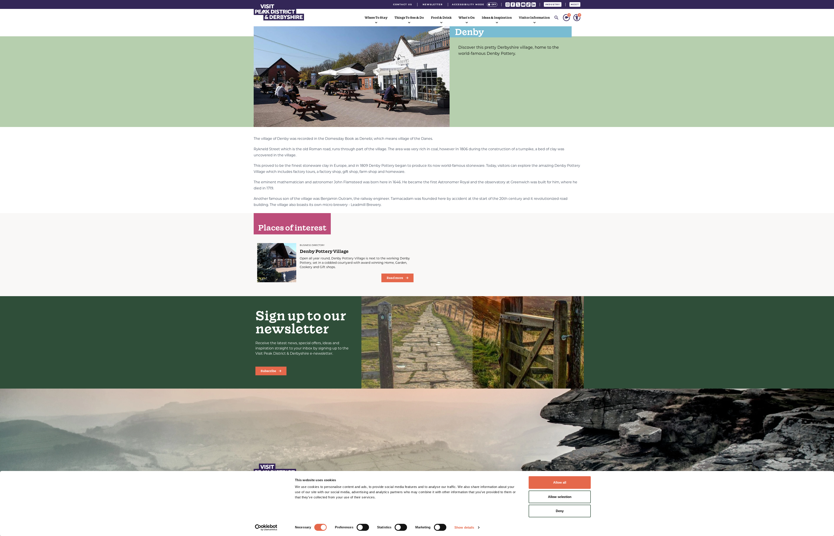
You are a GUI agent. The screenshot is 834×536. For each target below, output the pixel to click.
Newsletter (433, 4)
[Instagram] (507, 4)
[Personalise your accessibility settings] (576, 17)
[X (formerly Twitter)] (518, 4)
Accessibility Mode (468, 4)
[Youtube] (523, 4)
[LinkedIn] (533, 4)
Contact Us (402, 4)
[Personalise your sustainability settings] (566, 17)
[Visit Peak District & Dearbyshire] (279, 11)
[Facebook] (513, 4)
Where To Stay (376, 17)
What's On (466, 17)
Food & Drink (441, 17)
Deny (560, 511)
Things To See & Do (409, 17)
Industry (552, 4)
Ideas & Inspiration (497, 17)
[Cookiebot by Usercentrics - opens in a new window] (266, 527)
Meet (575, 4)
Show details (464, 527)
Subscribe (268, 371)
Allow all (559, 482)
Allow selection (560, 497)
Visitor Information (534, 17)
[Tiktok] (528, 4)
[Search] (556, 18)
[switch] (363, 527)
